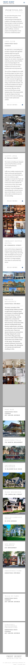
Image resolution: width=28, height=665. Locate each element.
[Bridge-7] (19, 130)
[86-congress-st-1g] (8, 279)
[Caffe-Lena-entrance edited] (8, 212)
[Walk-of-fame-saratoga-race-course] (14, 620)
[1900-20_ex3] (14, 488)
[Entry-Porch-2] (8, 138)
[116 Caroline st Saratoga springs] (14, 513)
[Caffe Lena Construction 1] (19, 236)
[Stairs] (8, 130)
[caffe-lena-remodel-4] (19, 220)
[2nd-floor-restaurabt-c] (19, 146)
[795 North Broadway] (14, 461)
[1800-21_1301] (19, 376)
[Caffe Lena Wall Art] (19, 228)
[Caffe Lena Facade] (8, 236)
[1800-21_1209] (8, 367)
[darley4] (14, 592)
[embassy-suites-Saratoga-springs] (8, 287)
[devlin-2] (14, 540)
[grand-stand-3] (14, 652)
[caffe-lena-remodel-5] (8, 228)
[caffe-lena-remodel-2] (19, 212)
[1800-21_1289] (8, 375)
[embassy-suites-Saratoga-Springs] (19, 295)
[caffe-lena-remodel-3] (8, 220)
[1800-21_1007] (19, 383)
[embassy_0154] (19, 279)
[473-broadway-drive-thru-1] (14, 567)
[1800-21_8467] (8, 383)
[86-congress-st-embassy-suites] (8, 295)
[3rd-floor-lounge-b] (8, 146)
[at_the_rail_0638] (19, 122)
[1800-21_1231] (19, 367)
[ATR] (8, 122)
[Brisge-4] (19, 138)
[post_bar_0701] (14, 436)
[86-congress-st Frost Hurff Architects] (19, 287)
